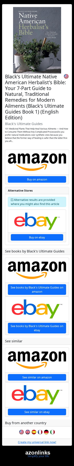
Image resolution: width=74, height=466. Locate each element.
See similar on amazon (37, 377)
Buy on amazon (37, 179)
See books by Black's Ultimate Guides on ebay (37, 328)
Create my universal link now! (37, 442)
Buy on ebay (37, 237)
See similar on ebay (37, 412)
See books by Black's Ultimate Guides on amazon (37, 289)
